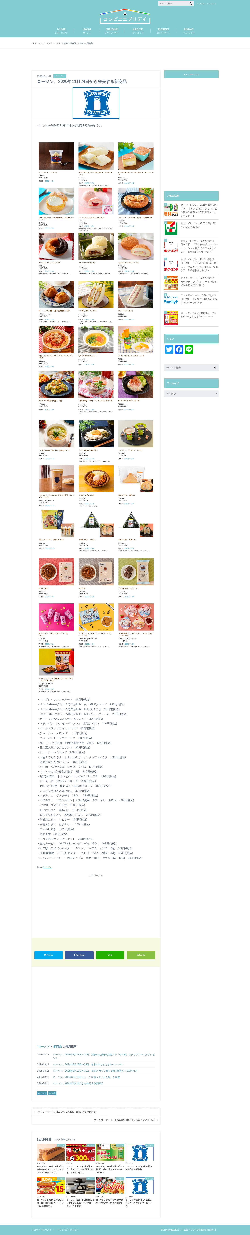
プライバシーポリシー (68, 1229)
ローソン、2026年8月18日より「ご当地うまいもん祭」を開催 (86, 1076)
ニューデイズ (188, 30)
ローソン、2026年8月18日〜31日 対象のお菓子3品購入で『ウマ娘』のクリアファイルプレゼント (104, 1056)
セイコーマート (163, 30)
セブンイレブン (61, 30)
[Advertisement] (125, 60)
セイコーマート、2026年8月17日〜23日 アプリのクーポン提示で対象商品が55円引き (199, 281)
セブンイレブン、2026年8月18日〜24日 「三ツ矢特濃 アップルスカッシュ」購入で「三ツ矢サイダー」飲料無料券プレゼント (199, 246)
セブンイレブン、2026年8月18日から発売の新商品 (198, 225)
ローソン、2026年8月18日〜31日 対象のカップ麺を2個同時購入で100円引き (95, 1070)
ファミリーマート (112, 30)
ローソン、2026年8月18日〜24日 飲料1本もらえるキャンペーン (88, 1064)
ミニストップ (137, 30)
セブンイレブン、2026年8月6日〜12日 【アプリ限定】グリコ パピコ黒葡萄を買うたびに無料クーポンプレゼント (199, 210)
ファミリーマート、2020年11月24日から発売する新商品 (124, 1120)
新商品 (58, 1046)
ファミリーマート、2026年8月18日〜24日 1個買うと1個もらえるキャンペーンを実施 (199, 299)
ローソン (87, 30)
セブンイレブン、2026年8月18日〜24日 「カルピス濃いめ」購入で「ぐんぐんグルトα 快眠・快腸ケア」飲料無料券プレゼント (199, 265)
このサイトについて (207, 3)
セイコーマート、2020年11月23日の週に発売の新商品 (66, 1111)
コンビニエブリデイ (187, 1229)
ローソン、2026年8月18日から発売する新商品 (78, 1083)
